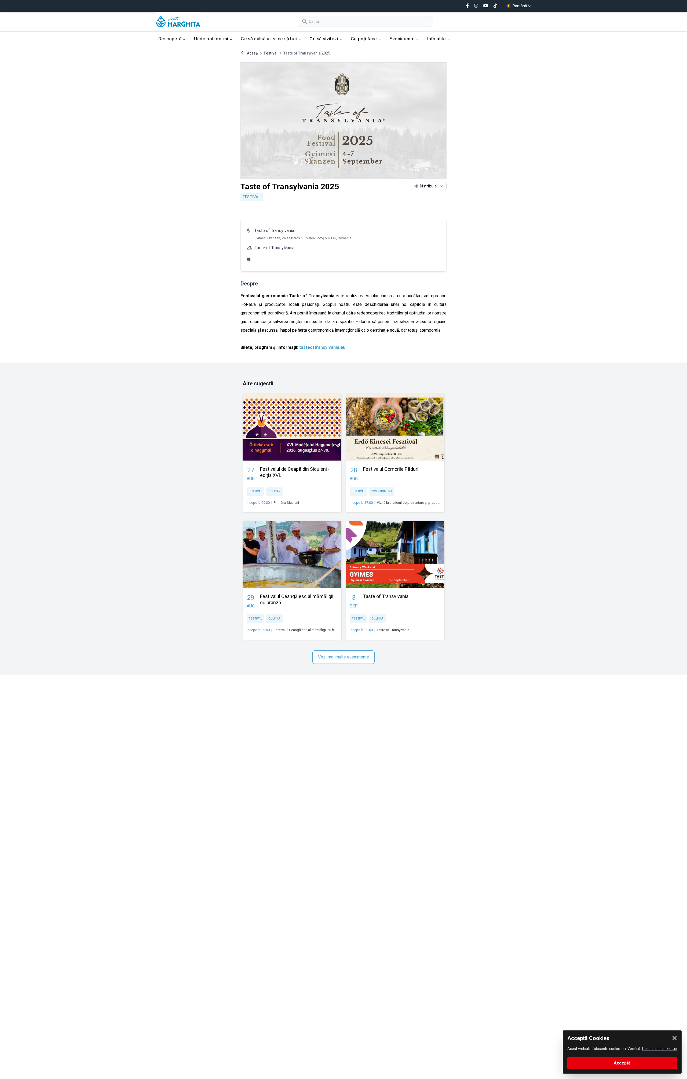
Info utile (437, 38)
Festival (270, 53)
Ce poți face (364, 38)
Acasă (252, 53)
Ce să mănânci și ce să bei (269, 38)
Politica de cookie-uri (659, 1049)
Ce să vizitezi (324, 38)
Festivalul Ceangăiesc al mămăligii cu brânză (308, 630)
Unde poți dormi (211, 38)
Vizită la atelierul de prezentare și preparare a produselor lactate (426, 503)
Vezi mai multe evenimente (343, 657)
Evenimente (402, 38)
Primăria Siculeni (286, 503)
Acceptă (622, 1063)
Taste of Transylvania (274, 230)
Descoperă (170, 38)
